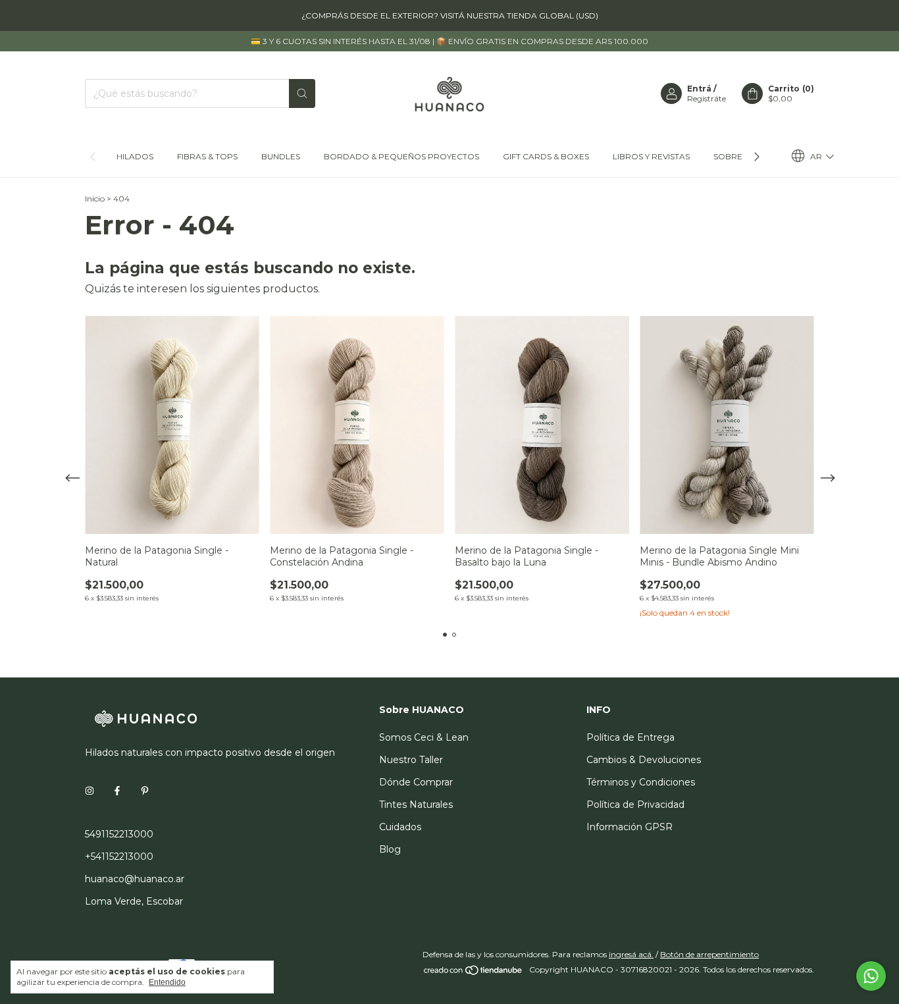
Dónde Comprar (416, 782)
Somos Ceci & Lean (424, 737)
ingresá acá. (631, 954)
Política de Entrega (630, 737)
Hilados (134, 156)
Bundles (280, 156)
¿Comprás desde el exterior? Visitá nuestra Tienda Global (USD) (449, 15)
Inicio (95, 198)
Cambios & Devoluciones (643, 760)
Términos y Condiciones (640, 782)
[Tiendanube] (474, 973)
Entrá (699, 88)
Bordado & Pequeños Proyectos (401, 156)
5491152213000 (119, 834)
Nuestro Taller (411, 760)
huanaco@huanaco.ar (134, 879)
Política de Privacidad (635, 804)
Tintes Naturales (416, 804)
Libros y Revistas (651, 156)
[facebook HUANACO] (117, 791)
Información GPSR (629, 827)
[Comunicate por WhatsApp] (871, 976)
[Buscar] (302, 93)
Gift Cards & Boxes (546, 156)
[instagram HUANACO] (89, 791)
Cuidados (400, 827)
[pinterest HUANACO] (144, 791)
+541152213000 (119, 856)
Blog (390, 849)
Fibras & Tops (207, 156)
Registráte (706, 98)
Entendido (167, 982)
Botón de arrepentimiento (709, 954)
